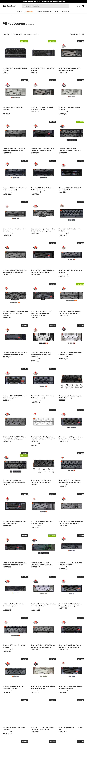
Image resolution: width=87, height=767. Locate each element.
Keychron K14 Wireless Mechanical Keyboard (70, 271)
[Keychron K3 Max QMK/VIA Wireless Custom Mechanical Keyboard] (15, 421)
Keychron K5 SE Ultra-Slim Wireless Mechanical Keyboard (71, 564)
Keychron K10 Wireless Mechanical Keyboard (14, 230)
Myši (56, 11)
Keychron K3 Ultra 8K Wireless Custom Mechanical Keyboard (41, 481)
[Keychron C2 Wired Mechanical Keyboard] (71, 92)
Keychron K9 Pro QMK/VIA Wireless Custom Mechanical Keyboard (42, 728)
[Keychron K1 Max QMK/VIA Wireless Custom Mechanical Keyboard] (15, 133)
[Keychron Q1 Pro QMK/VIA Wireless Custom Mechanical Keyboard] (15, 753)
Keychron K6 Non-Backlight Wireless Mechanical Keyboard (43, 605)
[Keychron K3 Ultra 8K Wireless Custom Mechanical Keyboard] (43, 465)
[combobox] (45, 6)
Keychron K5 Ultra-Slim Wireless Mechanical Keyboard (13, 605)
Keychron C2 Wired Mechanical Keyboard (69, 108)
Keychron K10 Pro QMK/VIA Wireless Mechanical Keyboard (71, 189)
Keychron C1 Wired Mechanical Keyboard (13, 108)
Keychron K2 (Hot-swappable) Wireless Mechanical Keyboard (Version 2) (41, 355)
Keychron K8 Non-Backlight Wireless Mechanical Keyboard (43, 687)
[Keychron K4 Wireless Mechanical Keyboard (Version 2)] (43, 506)
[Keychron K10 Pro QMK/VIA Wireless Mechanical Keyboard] (71, 172)
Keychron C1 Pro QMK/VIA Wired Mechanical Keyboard (69, 69)
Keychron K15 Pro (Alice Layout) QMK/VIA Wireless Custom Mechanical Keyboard (41, 313)
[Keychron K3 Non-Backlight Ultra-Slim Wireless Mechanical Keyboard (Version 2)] (43, 421)
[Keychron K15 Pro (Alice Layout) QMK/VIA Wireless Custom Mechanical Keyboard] (43, 296)
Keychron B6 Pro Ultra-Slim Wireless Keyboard (43, 69)
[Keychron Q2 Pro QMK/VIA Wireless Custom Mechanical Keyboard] (43, 753)
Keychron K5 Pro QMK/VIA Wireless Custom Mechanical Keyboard (14, 564)
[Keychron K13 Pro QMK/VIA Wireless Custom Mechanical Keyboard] (43, 255)
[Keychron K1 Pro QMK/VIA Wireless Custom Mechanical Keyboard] (43, 133)
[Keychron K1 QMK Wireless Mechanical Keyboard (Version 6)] (71, 133)
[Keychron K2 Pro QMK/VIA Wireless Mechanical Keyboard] (15, 380)
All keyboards (12, 15)
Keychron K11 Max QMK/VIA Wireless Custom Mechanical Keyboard (43, 230)
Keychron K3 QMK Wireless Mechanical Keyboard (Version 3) (14, 481)
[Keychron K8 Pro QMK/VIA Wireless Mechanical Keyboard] (71, 671)
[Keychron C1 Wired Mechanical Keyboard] (15, 92)
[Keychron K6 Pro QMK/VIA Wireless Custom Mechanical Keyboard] (71, 588)
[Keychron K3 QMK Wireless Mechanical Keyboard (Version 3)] (15, 465)
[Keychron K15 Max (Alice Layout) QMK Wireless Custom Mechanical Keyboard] (15, 296)
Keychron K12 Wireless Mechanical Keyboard (70, 230)
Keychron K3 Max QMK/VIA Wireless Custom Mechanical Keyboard (15, 438)
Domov (6, 15)
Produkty (19, 11)
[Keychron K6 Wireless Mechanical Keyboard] (15, 629)
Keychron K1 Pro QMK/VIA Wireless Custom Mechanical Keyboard (42, 150)
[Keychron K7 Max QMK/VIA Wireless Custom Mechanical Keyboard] (43, 629)
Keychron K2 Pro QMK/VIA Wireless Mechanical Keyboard (14, 397)
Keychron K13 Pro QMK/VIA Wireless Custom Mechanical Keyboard (43, 271)
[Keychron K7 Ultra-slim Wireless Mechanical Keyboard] (15, 671)
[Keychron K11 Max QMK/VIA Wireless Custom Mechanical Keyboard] (43, 213)
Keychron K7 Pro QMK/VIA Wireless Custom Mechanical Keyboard (70, 646)
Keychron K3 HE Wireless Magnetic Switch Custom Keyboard (70, 397)
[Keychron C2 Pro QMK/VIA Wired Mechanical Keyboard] (43, 92)
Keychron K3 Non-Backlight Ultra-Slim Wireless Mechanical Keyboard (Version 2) (43, 439)
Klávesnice (29, 11)
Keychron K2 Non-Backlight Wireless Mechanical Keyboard (71, 353)
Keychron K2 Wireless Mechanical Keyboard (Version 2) (42, 397)
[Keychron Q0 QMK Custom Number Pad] (71, 712)
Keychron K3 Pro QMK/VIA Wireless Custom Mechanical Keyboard (70, 438)
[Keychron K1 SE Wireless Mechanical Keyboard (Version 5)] (15, 172)
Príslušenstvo (66, 11)
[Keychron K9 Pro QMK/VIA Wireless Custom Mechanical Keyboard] (43, 712)
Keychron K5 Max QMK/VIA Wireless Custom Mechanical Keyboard (71, 522)
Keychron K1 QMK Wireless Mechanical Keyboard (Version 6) (70, 150)
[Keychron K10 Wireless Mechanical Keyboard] (15, 213)
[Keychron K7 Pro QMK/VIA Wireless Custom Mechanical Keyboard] (71, 629)
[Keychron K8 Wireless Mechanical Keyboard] (15, 712)
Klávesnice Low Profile (44, 11)
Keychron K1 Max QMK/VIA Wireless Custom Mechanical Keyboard (14, 150)
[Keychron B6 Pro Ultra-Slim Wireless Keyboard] (43, 53)
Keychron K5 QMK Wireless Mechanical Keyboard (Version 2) (42, 564)
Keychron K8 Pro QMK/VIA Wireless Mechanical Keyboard (70, 687)
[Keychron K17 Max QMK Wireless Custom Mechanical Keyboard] (71, 296)
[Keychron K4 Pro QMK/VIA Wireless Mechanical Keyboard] (15, 506)
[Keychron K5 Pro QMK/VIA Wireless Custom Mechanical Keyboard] (15, 547)
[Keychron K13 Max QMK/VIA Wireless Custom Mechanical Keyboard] (15, 255)
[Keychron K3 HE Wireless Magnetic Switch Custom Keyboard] (71, 380)
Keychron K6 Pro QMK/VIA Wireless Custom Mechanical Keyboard (70, 605)
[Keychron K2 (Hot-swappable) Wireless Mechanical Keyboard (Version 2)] (43, 337)
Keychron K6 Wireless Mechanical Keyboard (14, 646)
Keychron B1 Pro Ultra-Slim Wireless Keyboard (15, 69)
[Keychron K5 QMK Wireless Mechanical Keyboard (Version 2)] (43, 547)
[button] (83, 6)
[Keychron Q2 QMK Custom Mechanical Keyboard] (71, 753)
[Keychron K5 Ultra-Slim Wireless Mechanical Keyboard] (15, 588)
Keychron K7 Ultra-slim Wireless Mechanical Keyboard (13, 687)
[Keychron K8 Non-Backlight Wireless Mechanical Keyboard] (43, 671)
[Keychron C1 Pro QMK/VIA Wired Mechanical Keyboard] (71, 53)
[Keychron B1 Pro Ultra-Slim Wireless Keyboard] (15, 53)
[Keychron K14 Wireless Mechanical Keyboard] (71, 255)
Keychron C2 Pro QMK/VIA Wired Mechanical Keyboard (42, 108)
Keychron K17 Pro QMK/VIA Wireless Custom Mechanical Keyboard (15, 353)
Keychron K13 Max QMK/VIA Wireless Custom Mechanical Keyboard (15, 271)
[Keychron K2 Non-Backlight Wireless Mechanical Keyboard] (71, 337)
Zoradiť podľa (17, 34)
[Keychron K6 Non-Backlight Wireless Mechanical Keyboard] (43, 588)
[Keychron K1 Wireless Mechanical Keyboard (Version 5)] (43, 172)
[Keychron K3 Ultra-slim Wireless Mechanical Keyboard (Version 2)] (71, 465)
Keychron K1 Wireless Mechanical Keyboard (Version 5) (42, 189)
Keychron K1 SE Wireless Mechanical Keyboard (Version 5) (15, 189)
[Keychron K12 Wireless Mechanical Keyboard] (71, 213)
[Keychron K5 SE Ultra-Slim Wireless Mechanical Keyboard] (71, 547)
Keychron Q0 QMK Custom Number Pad (71, 728)
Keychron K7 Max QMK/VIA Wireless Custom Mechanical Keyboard (43, 646)
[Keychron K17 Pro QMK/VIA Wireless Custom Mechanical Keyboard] (15, 337)
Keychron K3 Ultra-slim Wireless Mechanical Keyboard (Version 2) (70, 481)
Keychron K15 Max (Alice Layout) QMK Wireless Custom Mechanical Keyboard (15, 313)
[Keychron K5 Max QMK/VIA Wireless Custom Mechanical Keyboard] (71, 506)
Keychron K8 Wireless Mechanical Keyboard (14, 728)
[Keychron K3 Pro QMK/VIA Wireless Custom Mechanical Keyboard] (71, 421)
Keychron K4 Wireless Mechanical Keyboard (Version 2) (42, 522)
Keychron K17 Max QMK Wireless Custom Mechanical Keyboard (69, 312)
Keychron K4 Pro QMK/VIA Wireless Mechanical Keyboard (14, 522)
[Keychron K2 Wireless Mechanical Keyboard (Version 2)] (43, 380)
